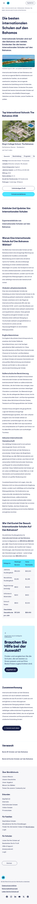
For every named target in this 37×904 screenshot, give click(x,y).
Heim (3, 8)
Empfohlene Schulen (9, 821)
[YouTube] (19, 897)
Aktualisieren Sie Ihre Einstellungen (14, 824)
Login (4, 830)
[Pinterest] (28, 897)
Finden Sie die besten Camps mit (18, 827)
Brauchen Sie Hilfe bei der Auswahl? (16, 646)
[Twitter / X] (24, 897)
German (9, 863)
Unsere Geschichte (9, 779)
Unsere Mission (7, 776)
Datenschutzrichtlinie (9, 885)
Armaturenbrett (7, 849)
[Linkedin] (15, 897)
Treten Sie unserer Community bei (13, 788)
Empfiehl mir (6, 799)
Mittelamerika (21, 8)
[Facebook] (7, 897)
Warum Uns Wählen (8, 785)
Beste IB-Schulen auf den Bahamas (15, 752)
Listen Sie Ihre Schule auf (11, 840)
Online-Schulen (7, 807)
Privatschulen (7, 810)
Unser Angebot (7, 782)
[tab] (6, 156)
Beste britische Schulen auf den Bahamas (17, 759)
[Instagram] (11, 897)
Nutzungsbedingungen (10, 888)
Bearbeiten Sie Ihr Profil (10, 843)
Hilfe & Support (7, 846)
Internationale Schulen (11, 8)
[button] (30, 3)
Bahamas (27, 8)
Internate (5, 802)
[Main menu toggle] (4, 3)
